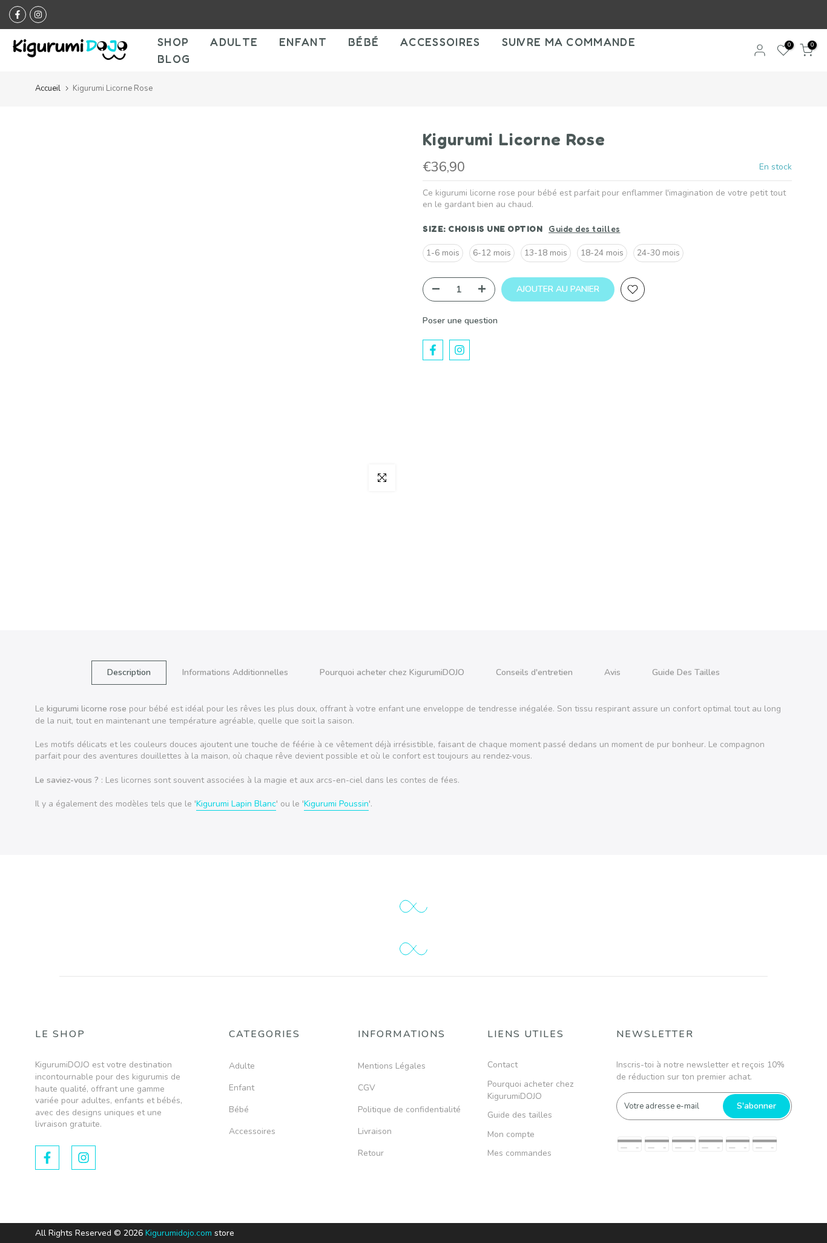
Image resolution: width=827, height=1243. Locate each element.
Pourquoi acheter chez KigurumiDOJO (392, 672)
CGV (366, 1087)
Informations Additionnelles (235, 672)
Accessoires (252, 1131)
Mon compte (511, 1134)
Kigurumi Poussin (336, 803)
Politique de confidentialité (409, 1109)
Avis (612, 672)
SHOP (173, 41)
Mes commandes (519, 1153)
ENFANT (303, 41)
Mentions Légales (392, 1066)
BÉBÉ (363, 41)
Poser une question (460, 320)
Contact (502, 1064)
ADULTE (234, 41)
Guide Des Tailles (686, 672)
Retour (371, 1153)
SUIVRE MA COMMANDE (569, 41)
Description (129, 672)
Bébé (239, 1109)
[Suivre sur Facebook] (17, 14)
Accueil (48, 88)
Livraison (375, 1131)
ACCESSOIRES (440, 41)
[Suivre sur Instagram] (38, 14)
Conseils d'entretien (534, 672)
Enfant (241, 1087)
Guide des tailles (585, 228)
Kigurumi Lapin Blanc (236, 803)
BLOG (173, 58)
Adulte (242, 1066)
